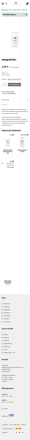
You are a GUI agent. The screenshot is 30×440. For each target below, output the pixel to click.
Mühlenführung (8, 343)
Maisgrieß (13, 93)
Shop (10, 9)
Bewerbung (7, 346)
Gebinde (4, 79)
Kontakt (5, 381)
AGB (11, 424)
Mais (9, 93)
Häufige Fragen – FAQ (9, 352)
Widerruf (23, 424)
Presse (5, 349)
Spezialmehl (7, 312)
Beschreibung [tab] (5, 100)
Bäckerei (6, 334)
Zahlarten (4, 432)
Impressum (5, 424)
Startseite (6, 9)
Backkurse (6, 337)
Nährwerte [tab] (4, 104)
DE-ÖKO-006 (7, 321)
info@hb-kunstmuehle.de (8, 375)
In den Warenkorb (14, 84)
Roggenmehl (7, 309)
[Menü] (4, 3)
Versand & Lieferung (7, 428)
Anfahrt (6, 408)
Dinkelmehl (7, 307)
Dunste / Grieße (16, 9)
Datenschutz (16, 424)
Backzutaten (7, 316)
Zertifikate (6, 318)
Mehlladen (6, 340)
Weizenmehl (7, 303)
